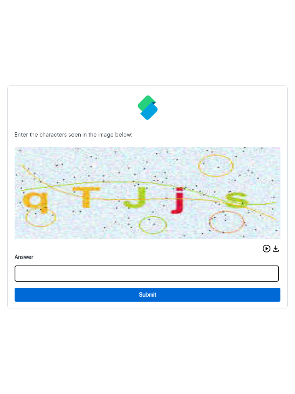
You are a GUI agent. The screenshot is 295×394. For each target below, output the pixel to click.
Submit (147, 294)
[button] (266, 248)
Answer (24, 257)
